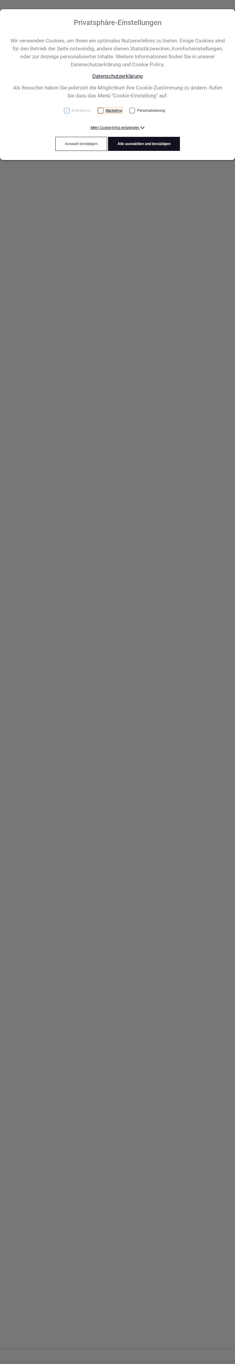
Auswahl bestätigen (81, 144)
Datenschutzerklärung (117, 76)
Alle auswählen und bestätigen (144, 144)
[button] (118, 128)
